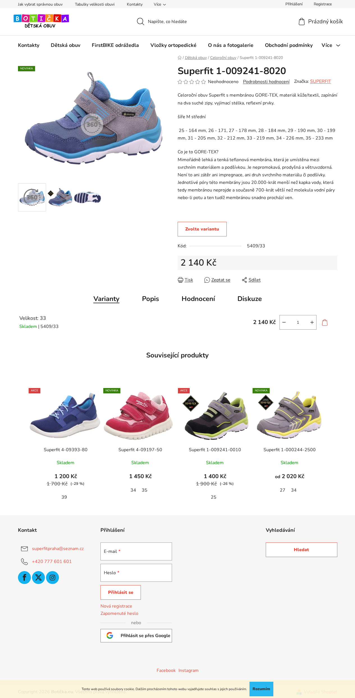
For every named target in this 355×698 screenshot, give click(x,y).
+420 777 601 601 (52, 561)
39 (64, 497)
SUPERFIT (320, 81)
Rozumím (261, 689)
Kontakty (135, 4)
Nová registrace (116, 606)
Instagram (188, 670)
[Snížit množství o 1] (284, 322)
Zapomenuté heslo (119, 613)
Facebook (166, 670)
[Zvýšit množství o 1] (312, 322)
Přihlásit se (120, 592)
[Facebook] (24, 577)
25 (213, 497)
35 (144, 490)
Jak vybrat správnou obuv (40, 4)
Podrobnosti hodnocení (266, 82)
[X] (38, 577)
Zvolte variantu (202, 229)
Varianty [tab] (106, 298)
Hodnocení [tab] (198, 298)
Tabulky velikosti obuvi (94, 4)
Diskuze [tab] (249, 298)
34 (133, 490)
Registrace (323, 4)
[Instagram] (52, 577)
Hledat (301, 550)
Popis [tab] (150, 298)
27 (282, 490)
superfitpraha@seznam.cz (58, 549)
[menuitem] (28, 45)
